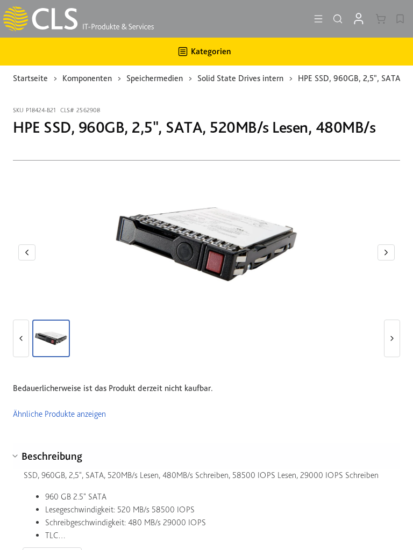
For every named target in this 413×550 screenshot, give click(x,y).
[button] (26, 252)
